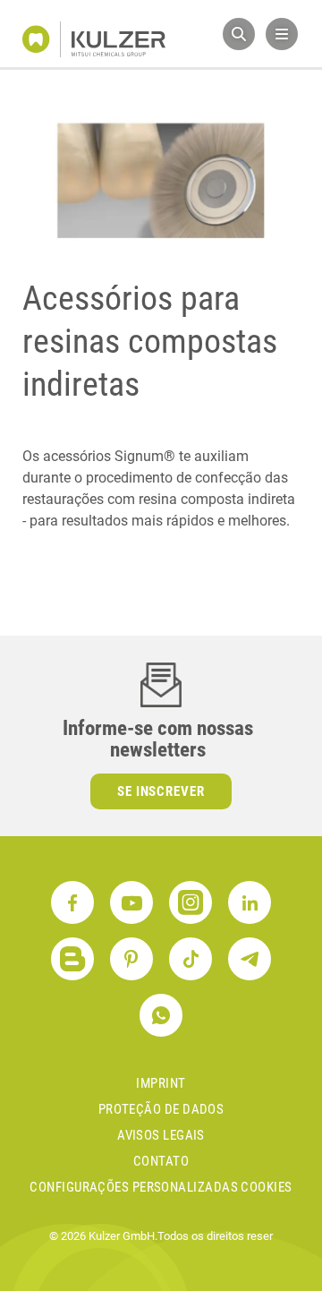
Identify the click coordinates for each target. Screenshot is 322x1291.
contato (161, 1161)
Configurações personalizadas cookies (161, 1187)
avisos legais (161, 1135)
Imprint (160, 1083)
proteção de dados (161, 1109)
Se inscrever (161, 791)
